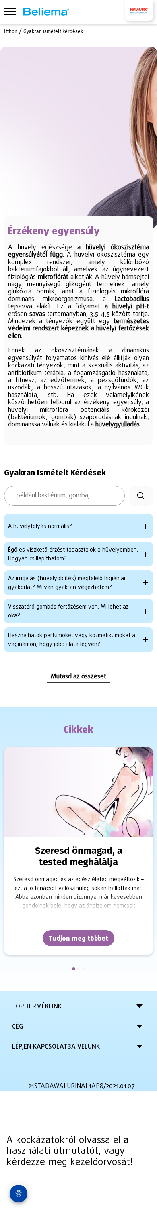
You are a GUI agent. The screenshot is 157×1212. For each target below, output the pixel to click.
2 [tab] (78, 968)
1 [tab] (73, 968)
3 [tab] (83, 968)
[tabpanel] (78, 851)
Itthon (10, 31)
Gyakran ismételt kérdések (53, 31)
